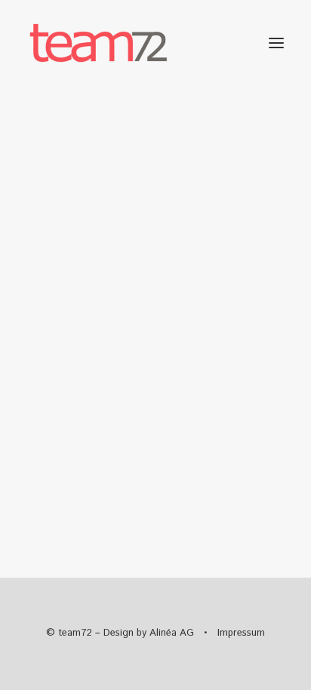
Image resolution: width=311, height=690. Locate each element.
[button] (276, 43)
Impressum (241, 633)
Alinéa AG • (183, 633)
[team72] (98, 43)
